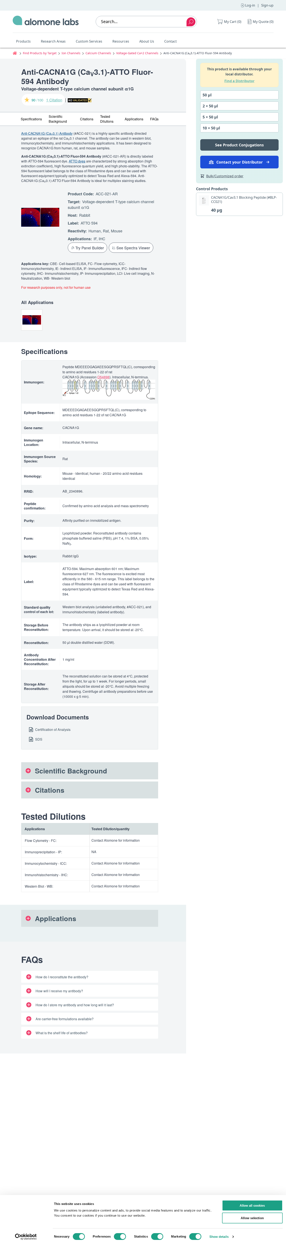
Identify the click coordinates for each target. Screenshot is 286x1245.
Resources (120, 41)
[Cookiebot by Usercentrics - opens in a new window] (25, 1237)
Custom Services (89, 41)
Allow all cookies (252, 1205)
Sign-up (267, 5)
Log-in (250, 5)
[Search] (191, 21)
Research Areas (53, 41)
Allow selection (252, 1218)
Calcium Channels (98, 53)
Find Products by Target (40, 53)
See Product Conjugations (239, 144)
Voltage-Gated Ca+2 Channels (137, 53)
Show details (219, 1236)
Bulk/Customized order (224, 176)
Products (23, 41)
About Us (146, 41)
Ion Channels (71, 53)
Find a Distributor (239, 81)
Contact (170, 41)
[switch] (120, 1236)
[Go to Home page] (46, 22)
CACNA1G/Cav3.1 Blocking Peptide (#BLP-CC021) (244, 199)
